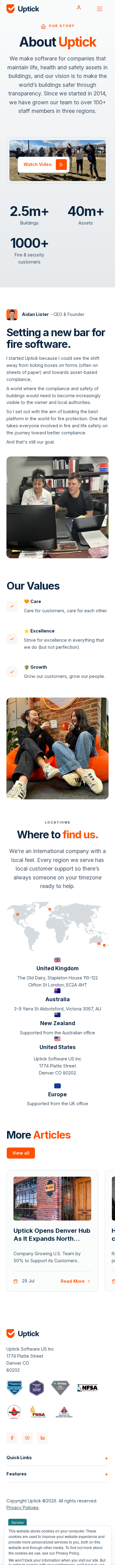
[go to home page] (22, 8)
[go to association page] (14, 1388)
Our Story (62, 26)
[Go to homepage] (43, 26)
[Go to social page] (11, 1438)
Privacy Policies (22, 1507)
